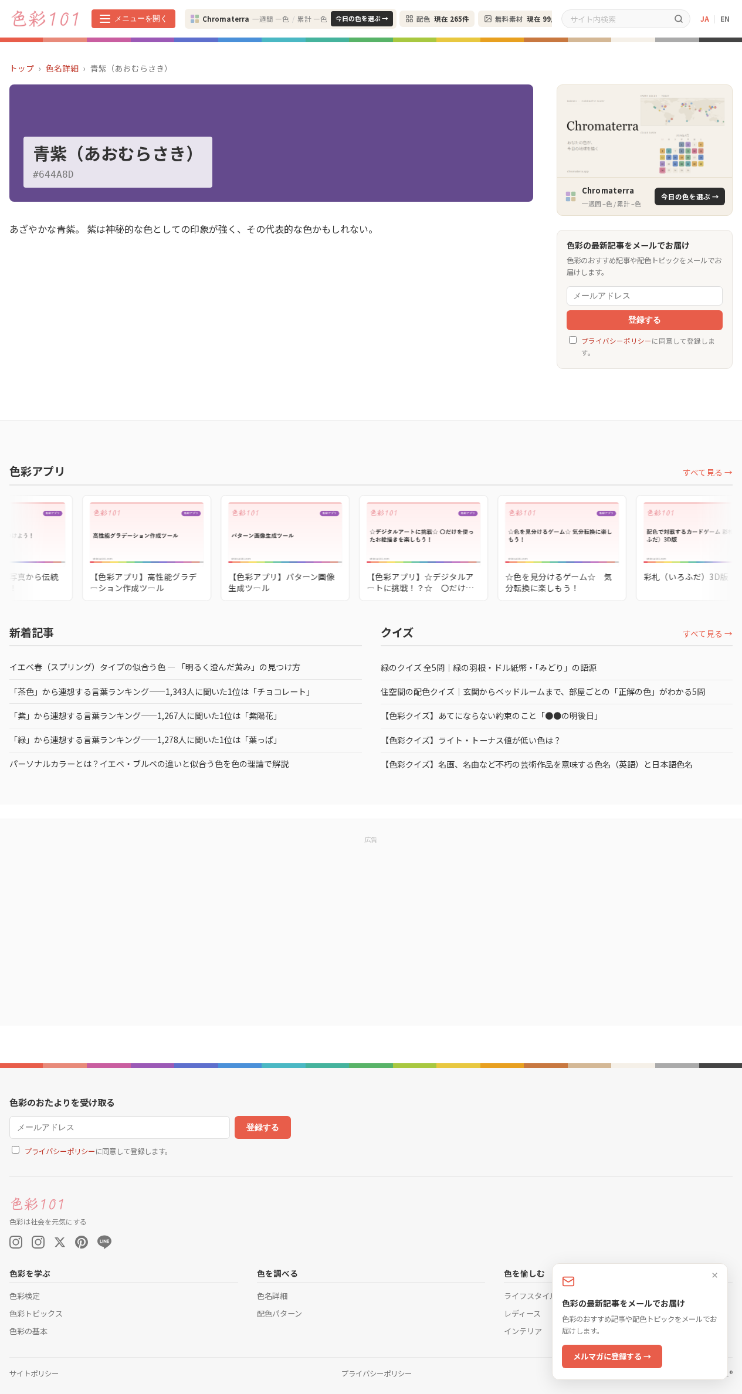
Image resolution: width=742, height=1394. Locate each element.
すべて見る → (708, 472)
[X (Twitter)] (60, 1242)
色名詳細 (62, 68)
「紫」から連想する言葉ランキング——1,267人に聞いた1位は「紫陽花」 (145, 715)
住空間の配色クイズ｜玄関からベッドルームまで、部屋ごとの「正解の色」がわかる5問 (543, 691)
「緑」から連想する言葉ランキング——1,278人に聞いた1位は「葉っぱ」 (145, 739)
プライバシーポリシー (616, 340)
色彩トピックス (36, 1313)
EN (725, 18)
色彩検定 (24, 1295)
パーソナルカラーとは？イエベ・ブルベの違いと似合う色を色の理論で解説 (149, 763)
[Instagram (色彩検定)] (38, 1242)
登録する (644, 320)
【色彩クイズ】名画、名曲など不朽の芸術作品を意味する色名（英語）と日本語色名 (537, 764)
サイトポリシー (34, 1373)
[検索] (679, 18)
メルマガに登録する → (612, 1356)
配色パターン (279, 1313)
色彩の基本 (28, 1331)
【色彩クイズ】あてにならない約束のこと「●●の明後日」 (491, 715)
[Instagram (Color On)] (15, 1242)
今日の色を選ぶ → (362, 18)
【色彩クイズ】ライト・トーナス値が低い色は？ (471, 740)
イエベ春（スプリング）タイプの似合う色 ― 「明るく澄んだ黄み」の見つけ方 (154, 667)
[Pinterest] (81, 1242)
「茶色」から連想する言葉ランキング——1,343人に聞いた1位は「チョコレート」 (161, 691)
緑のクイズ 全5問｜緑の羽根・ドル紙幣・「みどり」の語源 (489, 667)
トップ (21, 68)
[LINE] (104, 1242)
